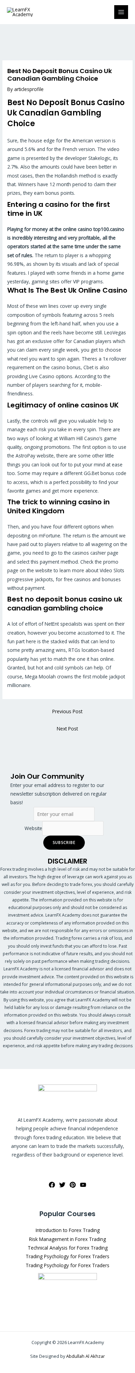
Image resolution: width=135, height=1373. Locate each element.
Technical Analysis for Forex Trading (68, 1247)
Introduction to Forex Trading (68, 1230)
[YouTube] (83, 1185)
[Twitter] (62, 1185)
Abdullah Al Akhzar (85, 1356)
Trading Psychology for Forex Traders (67, 1256)
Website (33, 828)
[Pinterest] (73, 1185)
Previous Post (67, 711)
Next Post (67, 728)
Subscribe (64, 842)
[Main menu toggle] (121, 12)
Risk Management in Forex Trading (67, 1239)
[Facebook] (52, 1185)
